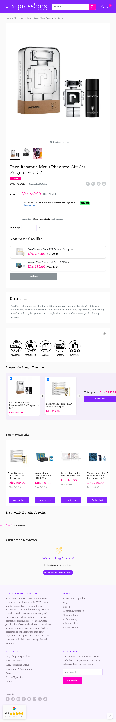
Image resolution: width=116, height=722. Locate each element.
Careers (9, 673)
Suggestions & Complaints (19, 669)
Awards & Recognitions (74, 598)
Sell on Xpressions (15, 677)
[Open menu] (7, 7)
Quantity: (15, 227)
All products (19, 18)
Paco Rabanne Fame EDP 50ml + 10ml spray (18, 475)
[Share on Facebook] (88, 184)
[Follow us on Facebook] (8, 699)
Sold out (33, 276)
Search (66, 607)
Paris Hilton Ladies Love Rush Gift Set (70, 474)
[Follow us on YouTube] (29, 699)
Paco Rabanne (17, 184)
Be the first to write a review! (58, 572)
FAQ (65, 602)
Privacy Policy (70, 623)
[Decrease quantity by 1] (25, 228)
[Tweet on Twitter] (99, 184)
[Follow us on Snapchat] (45, 699)
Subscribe (72, 680)
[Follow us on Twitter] (13, 699)
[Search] (92, 7)
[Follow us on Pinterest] (24, 699)
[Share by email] (104, 184)
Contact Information (73, 611)
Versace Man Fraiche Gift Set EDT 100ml (43, 475)
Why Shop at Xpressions (18, 656)
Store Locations (14, 660)
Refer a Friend (70, 627)
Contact (10, 681)
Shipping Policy (71, 615)
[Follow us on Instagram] (18, 699)
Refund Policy (70, 619)
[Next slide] (107, 473)
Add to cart (100, 398)
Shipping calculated (43, 219)
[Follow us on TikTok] (34, 699)
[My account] (102, 6)
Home (8, 18)
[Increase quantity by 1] (40, 228)
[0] (108, 6)
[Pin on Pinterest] (93, 184)
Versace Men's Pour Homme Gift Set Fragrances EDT (97, 475)
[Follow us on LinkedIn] (40, 699)
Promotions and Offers (17, 665)
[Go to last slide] (8, 473)
